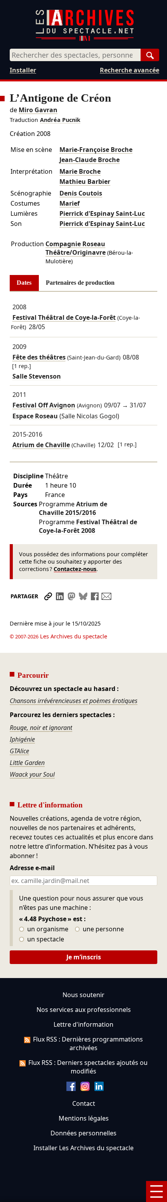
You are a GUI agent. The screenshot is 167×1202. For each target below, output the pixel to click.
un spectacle (45, 939)
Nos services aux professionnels (84, 1009)
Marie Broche (80, 171)
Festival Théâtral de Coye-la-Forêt (64, 317)
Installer (23, 70)
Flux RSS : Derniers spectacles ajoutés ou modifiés (88, 1066)
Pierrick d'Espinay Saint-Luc (102, 213)
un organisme (47, 929)
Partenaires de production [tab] (80, 282)
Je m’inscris (83, 957)
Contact (83, 1103)
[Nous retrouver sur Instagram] (85, 1088)
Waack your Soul (32, 774)
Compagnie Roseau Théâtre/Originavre (75, 248)
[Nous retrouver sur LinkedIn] (99, 1088)
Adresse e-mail (32, 868)
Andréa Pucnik (60, 119)
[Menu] (156, 1191)
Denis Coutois (80, 193)
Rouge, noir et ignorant (41, 727)
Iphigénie (22, 739)
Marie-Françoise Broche (95, 149)
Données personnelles (83, 1133)
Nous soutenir (83, 995)
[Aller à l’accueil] (85, 39)
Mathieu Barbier (84, 181)
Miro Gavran (38, 110)
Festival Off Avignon (43, 405)
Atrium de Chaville (41, 445)
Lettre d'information (83, 1024)
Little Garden (27, 762)
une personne (102, 929)
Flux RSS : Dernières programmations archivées (88, 1043)
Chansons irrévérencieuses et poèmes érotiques (73, 700)
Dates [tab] (24, 282)
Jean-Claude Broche (89, 159)
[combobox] (75, 55)
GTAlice (19, 751)
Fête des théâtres (39, 357)
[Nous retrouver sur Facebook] (71, 1088)
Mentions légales (84, 1118)
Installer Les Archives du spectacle (83, 1148)
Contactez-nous (75, 569)
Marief (69, 203)
